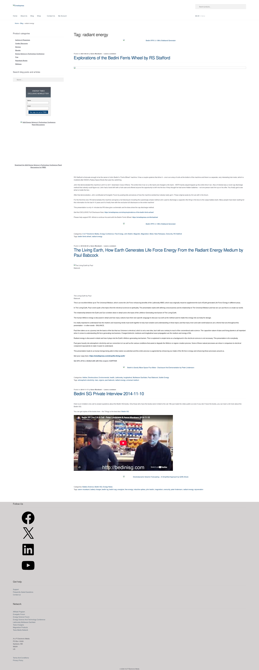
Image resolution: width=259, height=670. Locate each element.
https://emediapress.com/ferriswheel (145, 217)
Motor (152, 234)
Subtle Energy (164, 377)
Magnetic (137, 234)
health (112, 377)
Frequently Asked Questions (23, 592)
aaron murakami (84, 489)
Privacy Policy (18, 660)
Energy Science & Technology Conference (29, 54)
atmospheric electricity (86, 380)
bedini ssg (113, 489)
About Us (24, 16)
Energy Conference (107, 234)
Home (15, 16)
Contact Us (51, 16)
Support (16, 589)
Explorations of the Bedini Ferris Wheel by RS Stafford (122, 57)
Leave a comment (110, 54)
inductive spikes (139, 489)
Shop (39, 16)
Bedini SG (125, 411)
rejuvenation (198, 489)
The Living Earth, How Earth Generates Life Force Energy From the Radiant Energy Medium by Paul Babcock (158, 252)
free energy (129, 489)
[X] (28, 540)
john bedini (150, 489)
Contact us (17, 594)
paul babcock (109, 380)
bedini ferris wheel (84, 236)
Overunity (169, 234)
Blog (32, 16)
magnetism (159, 489)
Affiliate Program (19, 611)
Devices (18, 47)
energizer (120, 489)
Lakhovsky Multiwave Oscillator (24, 622)
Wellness (18, 64)
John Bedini (128, 234)
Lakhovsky (119, 377)
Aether (84, 377)
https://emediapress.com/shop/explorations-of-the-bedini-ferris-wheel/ (129, 212)
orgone (101, 380)
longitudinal (128, 377)
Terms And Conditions (21, 658)
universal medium (132, 380)
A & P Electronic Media (90, 234)
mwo (96, 380)
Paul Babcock (153, 377)
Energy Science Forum (21, 617)
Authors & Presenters (22, 40)
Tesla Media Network (20, 630)
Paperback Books (21, 61)
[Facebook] (28, 525)
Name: (29, 100)
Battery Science (88, 487)
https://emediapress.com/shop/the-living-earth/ (107, 356)
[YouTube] (28, 572)
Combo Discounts (21, 43)
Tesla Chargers (18, 625)
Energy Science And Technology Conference (29, 619)
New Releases (159, 234)
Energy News (108, 487)
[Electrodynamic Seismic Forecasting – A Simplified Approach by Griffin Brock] (160, 480)
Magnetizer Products (20, 627)
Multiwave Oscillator (140, 377)
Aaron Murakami (96, 54)
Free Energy (119, 234)
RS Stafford (177, 234)
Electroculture (93, 377)
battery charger (95, 489)
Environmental (104, 377)
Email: (29, 106)
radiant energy (97, 236)
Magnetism (145, 234)
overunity (167, 489)
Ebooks (18, 50)
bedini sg (105, 489)
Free (16, 57)
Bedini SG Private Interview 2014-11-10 (109, 393)
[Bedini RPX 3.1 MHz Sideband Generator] (160, 43)
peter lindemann (177, 489)
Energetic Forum (19, 614)
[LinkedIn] (28, 556)
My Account (62, 16)
